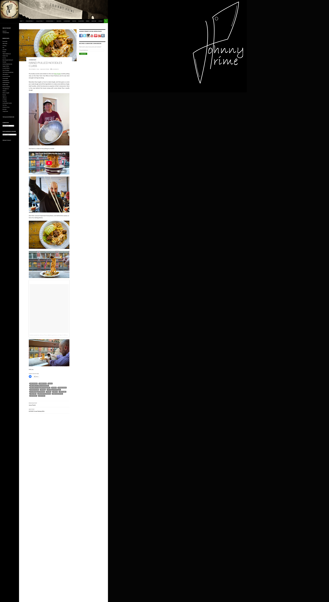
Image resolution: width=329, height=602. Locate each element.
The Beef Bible (6, 32)
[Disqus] (48, 441)
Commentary (67, 21)
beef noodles (33, 383)
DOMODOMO (6, 82)
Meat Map (94, 21)
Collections (39, 21)
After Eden (5, 43)
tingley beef (63, 391)
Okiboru (4, 90)
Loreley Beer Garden (7, 103)
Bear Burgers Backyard (8, 60)
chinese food (42, 383)
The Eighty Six (6, 88)
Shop (21, 21)
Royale (4, 51)
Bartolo (4, 94)
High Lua (5, 97)
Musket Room (6, 80)
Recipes (74, 21)
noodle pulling (34, 389)
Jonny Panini (33, 404)
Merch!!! (5, 31)
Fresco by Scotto (6, 76)
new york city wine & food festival (39, 385)
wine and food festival (44, 393)
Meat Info (59, 21)
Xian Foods (57, 73)
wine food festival (57, 393)
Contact (100, 21)
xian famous (33, 395)
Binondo (5, 109)
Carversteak (5, 78)
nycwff (49, 391)
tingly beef (33, 393)
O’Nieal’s (5, 99)
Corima (4, 57)
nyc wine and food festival (37, 391)
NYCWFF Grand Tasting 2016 (36, 410)
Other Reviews (49, 21)
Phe (3, 47)
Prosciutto (5, 41)
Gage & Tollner (6, 66)
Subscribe (83, 53)
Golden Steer (5, 84)
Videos (87, 21)
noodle (54, 387)
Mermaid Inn (5, 74)
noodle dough (62, 387)
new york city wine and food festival (40, 387)
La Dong (4, 45)
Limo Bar (5, 49)
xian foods (42, 395)
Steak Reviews (29, 21)
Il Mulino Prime (6, 107)
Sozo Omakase (6, 70)
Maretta (4, 62)
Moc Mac (5, 105)
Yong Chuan (5, 111)
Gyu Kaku (5, 101)
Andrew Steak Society (7, 64)
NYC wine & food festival (54, 389)
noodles (43, 389)
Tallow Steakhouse (7, 53)
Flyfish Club (5, 55)
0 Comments (55, 69)
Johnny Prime (45, 69)
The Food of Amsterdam (8, 72)
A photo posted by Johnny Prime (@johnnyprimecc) (43, 335)
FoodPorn (81, 21)
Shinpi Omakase (6, 86)
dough (50, 383)
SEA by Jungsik (6, 92)
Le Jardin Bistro (6, 68)
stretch (55, 391)
